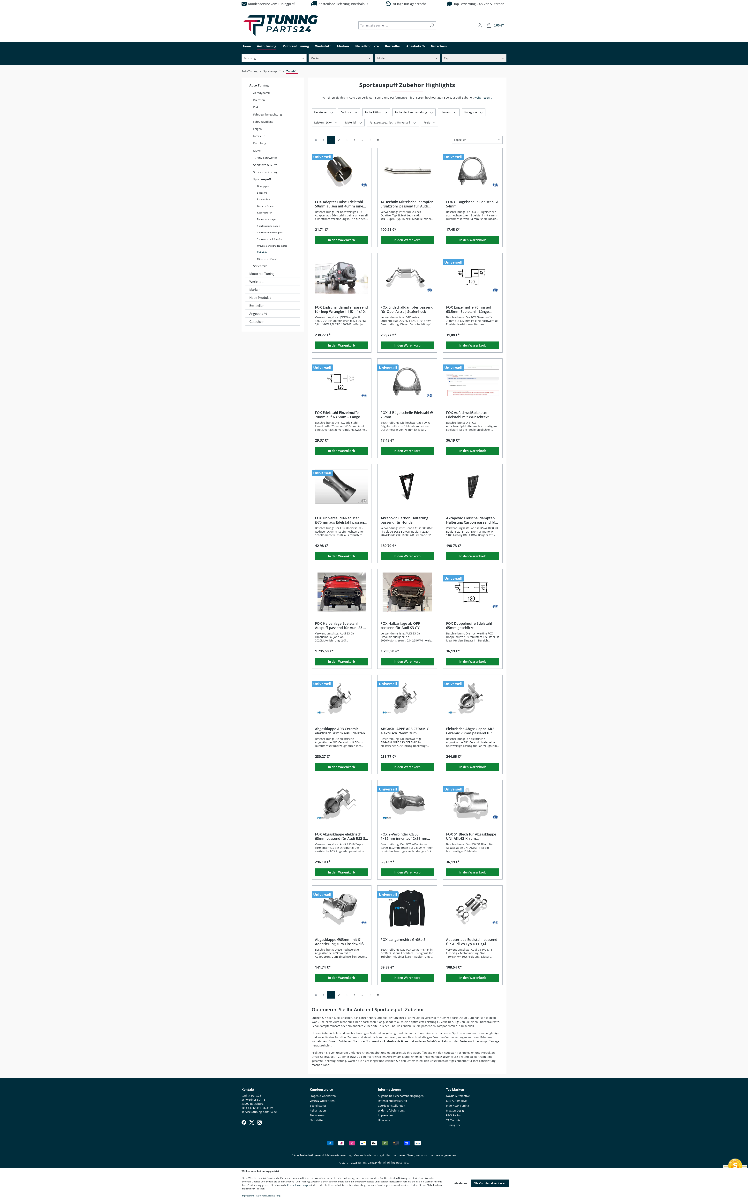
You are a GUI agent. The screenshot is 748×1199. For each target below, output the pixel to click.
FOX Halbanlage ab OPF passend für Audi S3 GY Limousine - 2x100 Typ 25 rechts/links (402, 625)
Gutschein (256, 321)
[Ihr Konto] (479, 25)
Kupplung (259, 143)
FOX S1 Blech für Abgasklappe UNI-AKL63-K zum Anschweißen (471, 836)
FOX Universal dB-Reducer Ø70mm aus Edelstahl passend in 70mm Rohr (340, 520)
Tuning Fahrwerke (265, 158)
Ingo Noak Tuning (457, 1105)
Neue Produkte (260, 298)
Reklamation (318, 1110)
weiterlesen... (483, 97)
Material (351, 122)
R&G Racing (453, 1115)
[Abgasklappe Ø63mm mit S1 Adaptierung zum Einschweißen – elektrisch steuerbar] (341, 908)
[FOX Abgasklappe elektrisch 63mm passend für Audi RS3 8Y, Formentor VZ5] (341, 802)
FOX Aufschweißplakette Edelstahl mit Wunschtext (467, 414)
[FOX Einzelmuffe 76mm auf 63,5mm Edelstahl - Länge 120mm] (472, 275)
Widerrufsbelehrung (391, 1110)
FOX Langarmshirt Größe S (403, 939)
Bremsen (259, 100)
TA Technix (453, 1120)
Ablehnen (460, 1183)
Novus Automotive (458, 1096)
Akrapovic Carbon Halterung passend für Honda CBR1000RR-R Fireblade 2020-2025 (405, 520)
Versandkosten (363, 1155)
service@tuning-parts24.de (259, 1112)
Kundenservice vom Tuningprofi (271, 4)
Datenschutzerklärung (392, 1101)
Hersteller (321, 112)
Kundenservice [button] (321, 1089)
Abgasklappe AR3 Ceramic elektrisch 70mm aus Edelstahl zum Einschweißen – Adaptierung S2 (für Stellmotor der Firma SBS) (340, 731)
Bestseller (256, 305)
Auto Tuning (259, 85)
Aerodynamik (261, 93)
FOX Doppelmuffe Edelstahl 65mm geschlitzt (469, 625)
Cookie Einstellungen (391, 1105)
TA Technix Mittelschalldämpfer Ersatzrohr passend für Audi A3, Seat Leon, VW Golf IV (407, 204)
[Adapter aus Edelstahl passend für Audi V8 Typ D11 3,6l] (472, 908)
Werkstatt (256, 282)
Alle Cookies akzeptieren (490, 1183)
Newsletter (317, 1120)
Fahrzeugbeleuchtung (267, 114)
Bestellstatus (318, 1105)
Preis (427, 122)
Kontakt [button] (248, 1089)
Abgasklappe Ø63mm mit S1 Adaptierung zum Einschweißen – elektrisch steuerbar (341, 941)
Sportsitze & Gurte (265, 165)
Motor (257, 150)
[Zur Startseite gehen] (280, 25)
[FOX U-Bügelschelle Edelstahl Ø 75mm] (407, 381)
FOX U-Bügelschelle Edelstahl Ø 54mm (472, 204)
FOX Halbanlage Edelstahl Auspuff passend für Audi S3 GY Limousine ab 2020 (341, 625)
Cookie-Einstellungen (298, 1185)
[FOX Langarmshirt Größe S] (407, 908)
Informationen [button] (389, 1089)
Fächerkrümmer (266, 206)
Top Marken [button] (455, 1089)
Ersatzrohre (263, 199)
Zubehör (262, 252)
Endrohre (262, 192)
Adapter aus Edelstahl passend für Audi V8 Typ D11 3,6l (471, 941)
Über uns (384, 1120)
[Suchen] (431, 25)
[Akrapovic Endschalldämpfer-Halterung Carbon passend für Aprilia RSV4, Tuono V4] (472, 486)
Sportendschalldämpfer (270, 232)
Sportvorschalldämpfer (269, 239)
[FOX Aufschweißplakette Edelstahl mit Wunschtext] (472, 381)
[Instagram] (259, 1122)
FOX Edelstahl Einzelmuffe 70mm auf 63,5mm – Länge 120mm (337, 414)
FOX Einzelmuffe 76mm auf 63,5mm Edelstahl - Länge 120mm (468, 309)
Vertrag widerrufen (322, 1101)
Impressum (385, 1115)
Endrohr (346, 112)
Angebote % (258, 313)
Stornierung (317, 1115)
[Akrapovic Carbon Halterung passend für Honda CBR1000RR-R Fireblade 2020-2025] (407, 486)
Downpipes (263, 186)
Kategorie (471, 112)
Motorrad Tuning (261, 274)
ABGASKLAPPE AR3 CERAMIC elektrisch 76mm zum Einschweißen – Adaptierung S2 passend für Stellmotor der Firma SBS (407, 731)
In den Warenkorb (341, 240)
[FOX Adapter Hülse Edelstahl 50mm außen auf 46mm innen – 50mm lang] (341, 170)
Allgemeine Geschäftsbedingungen (401, 1096)
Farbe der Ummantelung (411, 112)
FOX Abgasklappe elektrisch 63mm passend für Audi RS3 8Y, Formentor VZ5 (341, 836)
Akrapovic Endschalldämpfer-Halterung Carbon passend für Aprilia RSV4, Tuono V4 (471, 520)
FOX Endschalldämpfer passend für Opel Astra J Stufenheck (407, 309)
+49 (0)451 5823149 (260, 1108)
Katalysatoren (264, 212)
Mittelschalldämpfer (268, 259)
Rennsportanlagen (267, 219)
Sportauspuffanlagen (268, 226)
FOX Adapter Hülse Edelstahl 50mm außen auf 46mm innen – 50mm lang (341, 204)
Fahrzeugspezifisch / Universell (390, 122)
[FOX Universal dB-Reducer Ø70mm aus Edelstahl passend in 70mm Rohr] (341, 486)
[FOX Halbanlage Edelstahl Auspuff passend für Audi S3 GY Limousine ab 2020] (341, 592)
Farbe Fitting (373, 112)
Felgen (257, 129)
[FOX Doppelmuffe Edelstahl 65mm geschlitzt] (472, 592)
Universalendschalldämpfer (272, 245)
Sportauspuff (262, 179)
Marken (254, 290)
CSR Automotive (456, 1101)
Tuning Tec (453, 1125)
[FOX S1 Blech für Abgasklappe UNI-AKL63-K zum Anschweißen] (472, 802)
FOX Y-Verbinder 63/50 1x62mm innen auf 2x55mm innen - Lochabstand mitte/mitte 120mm (404, 836)
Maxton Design (456, 1110)
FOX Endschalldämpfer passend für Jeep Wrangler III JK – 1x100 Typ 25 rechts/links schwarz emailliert (341, 309)
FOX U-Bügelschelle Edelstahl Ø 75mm (407, 414)
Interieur (259, 136)
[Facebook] (244, 1122)
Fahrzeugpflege (263, 122)
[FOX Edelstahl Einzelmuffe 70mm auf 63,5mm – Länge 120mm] (341, 381)
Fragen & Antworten (323, 1096)
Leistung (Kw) (323, 122)
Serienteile (260, 266)
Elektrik (258, 107)
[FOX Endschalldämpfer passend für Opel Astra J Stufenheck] (407, 275)
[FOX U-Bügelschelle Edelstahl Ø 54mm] (472, 170)
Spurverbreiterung (265, 172)
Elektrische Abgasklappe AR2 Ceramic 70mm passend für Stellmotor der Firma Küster (470, 731)
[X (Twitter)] (251, 1122)
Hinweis (446, 112)
